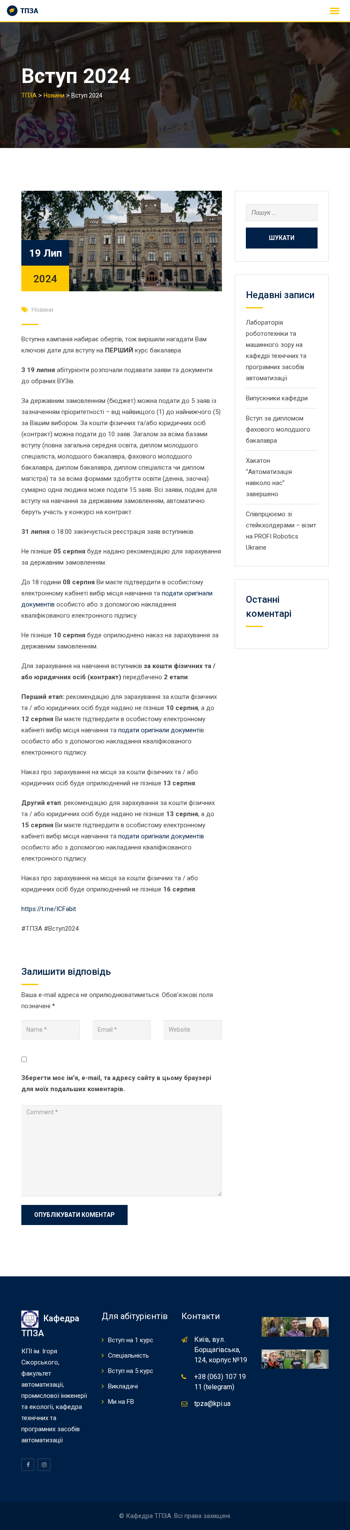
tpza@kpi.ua (212, 1404)
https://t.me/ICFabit (48, 909)
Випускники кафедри (277, 398)
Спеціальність (128, 1355)
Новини (42, 310)
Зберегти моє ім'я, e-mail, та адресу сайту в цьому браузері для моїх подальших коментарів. (116, 1083)
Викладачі (123, 1386)
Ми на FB (121, 1402)
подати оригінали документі (159, 730)
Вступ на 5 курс (130, 1371)
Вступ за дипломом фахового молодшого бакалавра (278, 429)
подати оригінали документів (161, 836)
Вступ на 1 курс (130, 1340)
